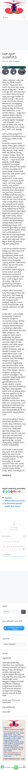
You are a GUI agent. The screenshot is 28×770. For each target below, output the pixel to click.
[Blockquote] (15, 546)
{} (20, 546)
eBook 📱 (22, 71)
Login (23, 536)
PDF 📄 (13, 71)
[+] (22, 546)
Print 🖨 (5, 71)
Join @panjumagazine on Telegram (15, 628)
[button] (24, 17)
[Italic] (6, 546)
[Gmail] (17, 491)
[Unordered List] (13, 546)
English (17, 1)
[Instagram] (14, 491)
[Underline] (7, 546)
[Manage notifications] (24, 766)
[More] (19, 491)
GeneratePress (21, 767)
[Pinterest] (11, 491)
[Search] (23, 612)
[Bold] (4, 546)
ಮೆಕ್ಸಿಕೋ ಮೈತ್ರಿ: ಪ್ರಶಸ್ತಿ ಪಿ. (13, 506)
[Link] (19, 546)
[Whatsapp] (6, 491)
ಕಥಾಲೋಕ (8, 498)
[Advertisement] (14, 36)
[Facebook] (3, 491)
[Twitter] (9, 491)
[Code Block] (17, 546)
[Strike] (9, 546)
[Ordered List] (11, 546)
